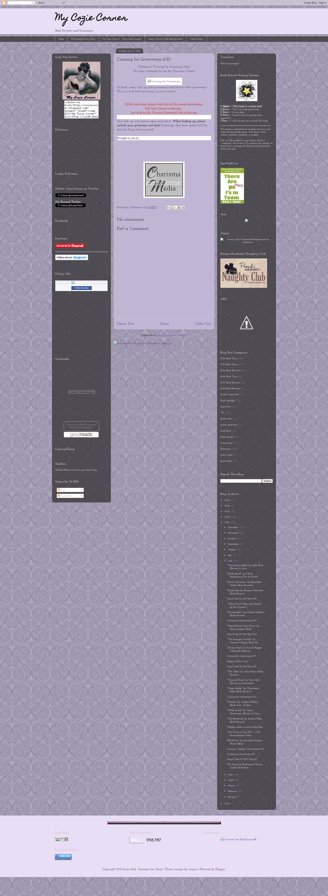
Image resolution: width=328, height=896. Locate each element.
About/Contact (196, 39)
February (233, 791)
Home (61, 39)
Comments (66, 495)
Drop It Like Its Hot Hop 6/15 (241, 666)
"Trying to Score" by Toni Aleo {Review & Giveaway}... (243, 682)
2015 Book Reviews (230, 382)
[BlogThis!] (172, 207)
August (232, 549)
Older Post (203, 324)
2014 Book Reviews (230, 370)
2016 (227, 500)
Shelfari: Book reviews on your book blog (76, 469)
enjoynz (193, 869)
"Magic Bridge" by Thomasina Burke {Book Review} (243, 690)
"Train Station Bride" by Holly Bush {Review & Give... (245, 567)
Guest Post (225, 406)
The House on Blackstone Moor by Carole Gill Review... (245, 766)
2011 (227, 803)
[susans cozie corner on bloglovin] (71, 259)
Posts (62, 490)
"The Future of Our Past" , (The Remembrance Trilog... (243, 734)
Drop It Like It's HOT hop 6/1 (242, 759)
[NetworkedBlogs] (81, 282)
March (231, 785)
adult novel (226, 418)
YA (222, 412)
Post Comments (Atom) (172, 335)
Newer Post (125, 324)
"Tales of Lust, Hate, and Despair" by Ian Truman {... (244, 605)
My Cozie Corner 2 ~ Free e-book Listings (121, 39)
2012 (227, 522)
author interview (229, 424)
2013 (227, 517)
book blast (225, 430)
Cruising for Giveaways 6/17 (241, 656)
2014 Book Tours (229, 376)
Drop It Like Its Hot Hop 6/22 (242, 634)
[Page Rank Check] (61, 840)
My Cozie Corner (91, 18)
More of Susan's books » (81, 428)
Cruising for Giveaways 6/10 (241, 696)
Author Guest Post (229, 394)
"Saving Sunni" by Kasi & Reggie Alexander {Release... (244, 649)
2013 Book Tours (228, 364)
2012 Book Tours (228, 358)
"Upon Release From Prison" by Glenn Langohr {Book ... (243, 627)
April (231, 780)
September (233, 544)
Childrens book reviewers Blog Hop (245, 727)
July (230, 555)
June (230, 560)
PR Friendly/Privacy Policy (83, 39)
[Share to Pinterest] (183, 207)
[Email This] (168, 207)
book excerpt (226, 436)
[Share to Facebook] (179, 207)
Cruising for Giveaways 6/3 (241, 754)
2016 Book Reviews (230, 388)
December (233, 527)
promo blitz (226, 461)
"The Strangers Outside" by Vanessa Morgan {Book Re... (243, 641)
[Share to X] (175, 207)
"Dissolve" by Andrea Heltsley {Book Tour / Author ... (242, 704)
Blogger (220, 869)
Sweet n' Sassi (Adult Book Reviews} (165, 39)
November (233, 532)
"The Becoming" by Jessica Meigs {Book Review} (244, 720)
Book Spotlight (227, 400)
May (231, 774)
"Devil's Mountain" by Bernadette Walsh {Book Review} (244, 584)
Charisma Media (183, 71)
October (232, 538)
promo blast (226, 455)
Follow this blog (81, 288)
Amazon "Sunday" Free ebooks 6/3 (245, 749)
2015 (227, 505)
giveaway (225, 448)
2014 (227, 511)
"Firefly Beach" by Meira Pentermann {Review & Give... (243, 712)
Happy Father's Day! (237, 661)
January (232, 796)
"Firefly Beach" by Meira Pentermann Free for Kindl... (242, 575)
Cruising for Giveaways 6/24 (242, 620)
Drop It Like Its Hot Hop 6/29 (242, 598)
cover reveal (226, 443)
